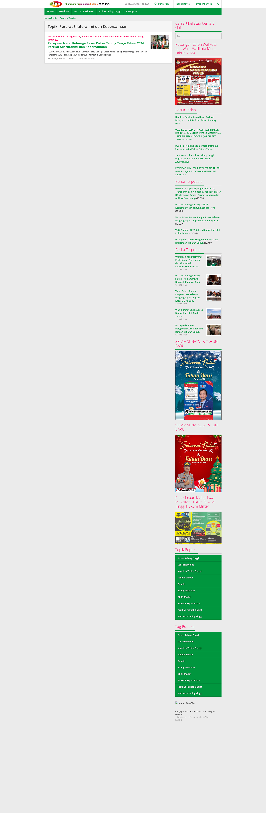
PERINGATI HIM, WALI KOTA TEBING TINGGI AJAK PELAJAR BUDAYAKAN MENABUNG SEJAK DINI (197, 171)
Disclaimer (182, 717)
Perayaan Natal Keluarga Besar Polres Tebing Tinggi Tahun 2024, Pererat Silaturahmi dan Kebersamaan (96, 45)
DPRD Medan (184, 597)
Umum (70, 58)
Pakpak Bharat (185, 577)
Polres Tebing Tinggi (188, 558)
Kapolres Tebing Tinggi (190, 571)
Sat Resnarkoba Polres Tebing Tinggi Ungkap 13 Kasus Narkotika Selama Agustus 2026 (194, 158)
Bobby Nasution (186, 590)
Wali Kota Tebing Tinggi (190, 616)
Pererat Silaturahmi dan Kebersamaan (101, 36)
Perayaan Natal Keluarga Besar (64, 36)
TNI (64, 58)
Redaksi (178, 719)
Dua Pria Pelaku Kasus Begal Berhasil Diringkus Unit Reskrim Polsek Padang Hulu (195, 120)
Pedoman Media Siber (199, 717)
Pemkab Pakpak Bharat (190, 609)
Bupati (181, 584)
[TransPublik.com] (79, 3)
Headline (52, 58)
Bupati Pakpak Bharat (189, 603)
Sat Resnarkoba (186, 564)
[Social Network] (218, 4)
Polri (59, 58)
